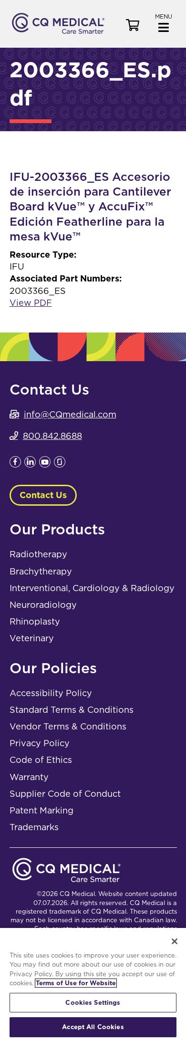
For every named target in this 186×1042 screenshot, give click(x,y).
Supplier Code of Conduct (65, 794)
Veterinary (32, 638)
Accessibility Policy (51, 693)
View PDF (31, 303)
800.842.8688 (52, 436)
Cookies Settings (92, 1002)
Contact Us (43, 495)
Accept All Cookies (93, 1027)
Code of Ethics (41, 760)
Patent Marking (41, 810)
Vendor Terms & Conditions (68, 726)
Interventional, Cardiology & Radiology (92, 588)
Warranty (29, 777)
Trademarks (34, 827)
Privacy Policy (40, 743)
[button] (163, 22)
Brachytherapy (41, 571)
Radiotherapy (38, 554)
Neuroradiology (43, 605)
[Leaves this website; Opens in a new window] (15, 464)
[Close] (174, 941)
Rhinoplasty (35, 621)
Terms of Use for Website (76, 983)
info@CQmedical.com (70, 414)
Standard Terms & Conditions (72, 710)
